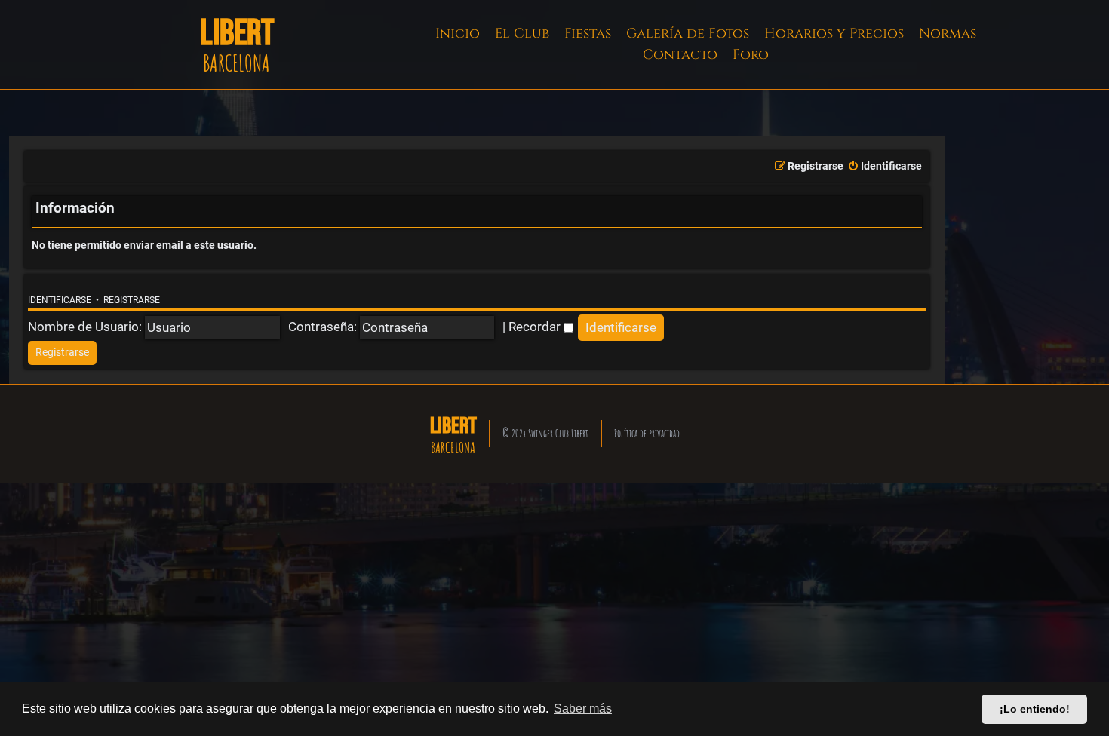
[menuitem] (884, 167)
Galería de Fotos (687, 33)
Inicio (457, 33)
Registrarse (131, 300)
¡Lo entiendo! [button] (1035, 709)
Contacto (680, 54)
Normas (947, 33)
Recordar (536, 326)
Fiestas (587, 33)
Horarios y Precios (834, 33)
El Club (522, 33)
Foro (751, 54)
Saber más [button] (583, 708)
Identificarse (59, 300)
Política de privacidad (647, 433)
